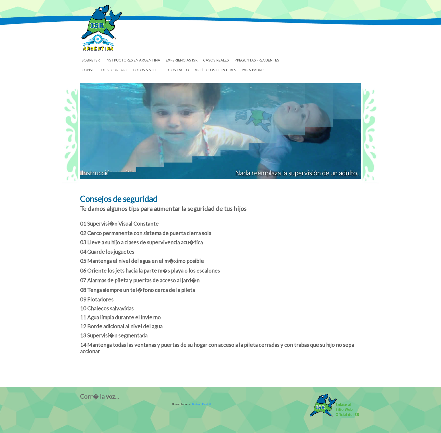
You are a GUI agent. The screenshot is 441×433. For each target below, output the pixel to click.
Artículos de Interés (215, 70)
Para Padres (253, 70)
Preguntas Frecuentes (257, 60)
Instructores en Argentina (132, 60)
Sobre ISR (91, 60)
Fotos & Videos (148, 70)
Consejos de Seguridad (104, 70)
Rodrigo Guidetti (201, 404)
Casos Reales (216, 60)
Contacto (178, 70)
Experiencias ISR (182, 60)
